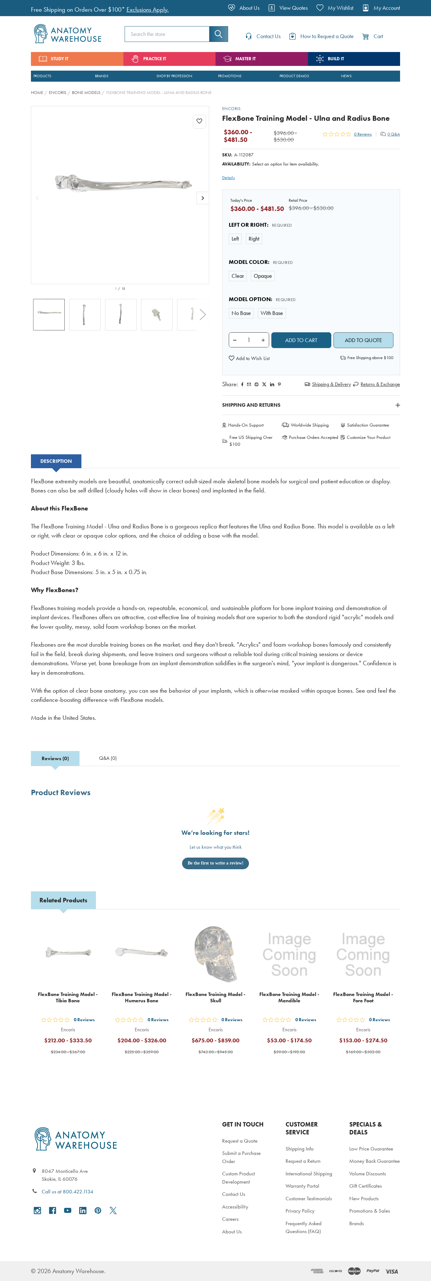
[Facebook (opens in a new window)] (52, 1210)
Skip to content (19, 7)
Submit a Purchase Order (241, 1157)
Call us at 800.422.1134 (67, 1191)
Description (56, 461)
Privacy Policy (300, 1211)
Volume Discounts (367, 1173)
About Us (232, 1231)
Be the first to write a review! (216, 863)
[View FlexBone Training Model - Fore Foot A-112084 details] (363, 955)
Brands (356, 1223)
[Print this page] (256, 384)
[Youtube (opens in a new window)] (67, 1210)
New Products (364, 1198)
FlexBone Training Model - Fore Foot (363, 997)
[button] (249, 358)
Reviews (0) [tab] (55, 758)
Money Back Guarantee (374, 1161)
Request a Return (303, 1161)
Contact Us (233, 1194)
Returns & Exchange (380, 384)
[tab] (56, 461)
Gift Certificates (365, 1186)
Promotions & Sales (369, 1211)
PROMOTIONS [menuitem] (229, 76)
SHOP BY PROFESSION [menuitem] (174, 76)
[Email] (249, 384)
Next (203, 314)
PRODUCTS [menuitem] (42, 76)
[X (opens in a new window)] (113, 1210)
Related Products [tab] (63, 900)
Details (228, 177)
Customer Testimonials (309, 1198)
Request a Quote (239, 1141)
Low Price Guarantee (371, 1148)
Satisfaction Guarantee (368, 425)
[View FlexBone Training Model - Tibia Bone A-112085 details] (68, 955)
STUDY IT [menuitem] (59, 58)
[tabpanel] (215, 604)
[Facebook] (242, 384)
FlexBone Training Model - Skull (215, 997)
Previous (37, 314)
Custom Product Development (238, 1177)
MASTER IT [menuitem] (245, 58)
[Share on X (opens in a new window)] (264, 384)
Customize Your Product (368, 437)
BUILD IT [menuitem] (336, 58)
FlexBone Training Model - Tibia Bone (68, 997)
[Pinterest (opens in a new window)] (279, 384)
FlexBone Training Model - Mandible (289, 997)
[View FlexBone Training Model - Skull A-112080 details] (215, 955)
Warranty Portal (302, 1186)
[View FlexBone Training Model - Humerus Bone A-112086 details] (141, 955)
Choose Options (72, 1066)
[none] (120, 195)
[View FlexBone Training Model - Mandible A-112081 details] (289, 955)
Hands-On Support (245, 425)
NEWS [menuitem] (346, 76)
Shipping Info (300, 1148)
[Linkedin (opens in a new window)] (272, 384)
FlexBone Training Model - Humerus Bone (142, 997)
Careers (230, 1219)
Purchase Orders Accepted (313, 437)
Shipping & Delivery (331, 384)
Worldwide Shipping (310, 425)
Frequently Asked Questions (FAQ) (304, 1227)
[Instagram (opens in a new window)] (37, 1210)
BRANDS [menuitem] (101, 76)
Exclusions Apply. (148, 9)
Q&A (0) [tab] (108, 758)
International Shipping (309, 1173)
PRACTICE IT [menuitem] (154, 58)
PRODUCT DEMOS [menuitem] (294, 76)
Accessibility (235, 1206)
